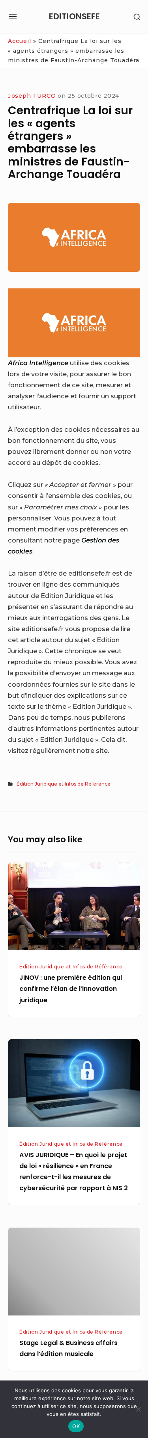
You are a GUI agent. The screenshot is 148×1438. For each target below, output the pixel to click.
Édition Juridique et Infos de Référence (64, 784)
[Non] (138, 1409)
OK (76, 1426)
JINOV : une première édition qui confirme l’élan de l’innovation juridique (70, 988)
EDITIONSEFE (74, 16)
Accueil (19, 41)
